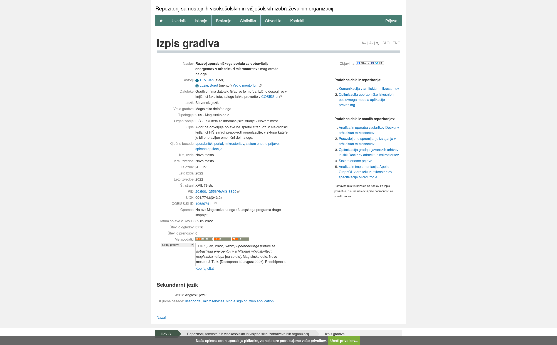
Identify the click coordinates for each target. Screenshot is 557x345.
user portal (193, 300)
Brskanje (223, 20)
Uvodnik (179, 20)
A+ (364, 42)
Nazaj (161, 317)
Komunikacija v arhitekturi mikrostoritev (369, 88)
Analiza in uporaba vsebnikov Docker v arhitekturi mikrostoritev (369, 130)
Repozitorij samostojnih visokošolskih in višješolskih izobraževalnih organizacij (248, 333)
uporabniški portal (209, 143)
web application (261, 300)
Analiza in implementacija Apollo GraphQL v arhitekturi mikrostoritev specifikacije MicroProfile (365, 171)
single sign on (237, 300)
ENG (396, 42)
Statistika (248, 20)
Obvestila (273, 20)
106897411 (204, 203)
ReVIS (166, 333)
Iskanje (201, 20)
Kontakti (297, 20)
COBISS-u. (269, 96)
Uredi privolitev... (344, 340)
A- (371, 42)
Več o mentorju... (245, 85)
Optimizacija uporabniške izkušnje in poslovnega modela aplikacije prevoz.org (367, 99)
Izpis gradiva (335, 333)
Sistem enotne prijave (355, 160)
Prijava (391, 20)
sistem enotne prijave (262, 143)
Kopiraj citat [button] (204, 268)
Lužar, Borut (209, 85)
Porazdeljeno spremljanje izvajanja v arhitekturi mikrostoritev (367, 141)
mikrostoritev (234, 143)
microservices (213, 300)
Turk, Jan (207, 79)
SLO (386, 42)
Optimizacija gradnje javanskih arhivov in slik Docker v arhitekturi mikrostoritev (369, 152)
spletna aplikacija (208, 148)
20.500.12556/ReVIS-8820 (216, 191)
